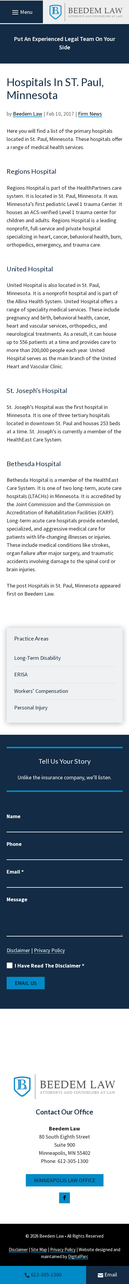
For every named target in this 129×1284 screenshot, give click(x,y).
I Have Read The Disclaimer (49, 965)
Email (110, 1274)
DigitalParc (78, 1256)
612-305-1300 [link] (46, 1274)
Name (13, 816)
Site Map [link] (39, 1249)
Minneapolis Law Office (64, 1180)
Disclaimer (18, 950)
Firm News (90, 113)
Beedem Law (27, 113)
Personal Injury (30, 707)
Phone (14, 843)
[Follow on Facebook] (64, 1197)
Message (17, 899)
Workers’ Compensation (41, 690)
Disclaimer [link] (18, 1249)
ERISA (21, 674)
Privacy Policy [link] (63, 1249)
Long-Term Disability (37, 657)
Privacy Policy (49, 950)
